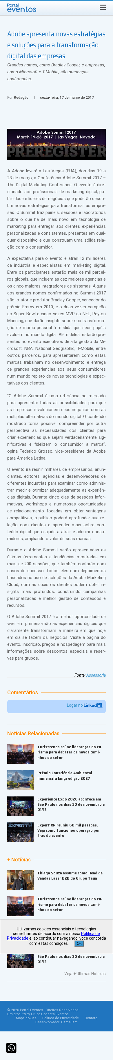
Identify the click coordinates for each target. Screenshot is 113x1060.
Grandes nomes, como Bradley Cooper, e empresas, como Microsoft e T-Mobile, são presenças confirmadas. (56, 71)
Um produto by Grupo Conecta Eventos (38, 1014)
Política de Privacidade (60, 1018)
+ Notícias (19, 860)
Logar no (75, 705)
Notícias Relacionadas (33, 733)
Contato (91, 1018)
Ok (79, 943)
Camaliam (69, 1022)
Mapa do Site (26, 1018)
